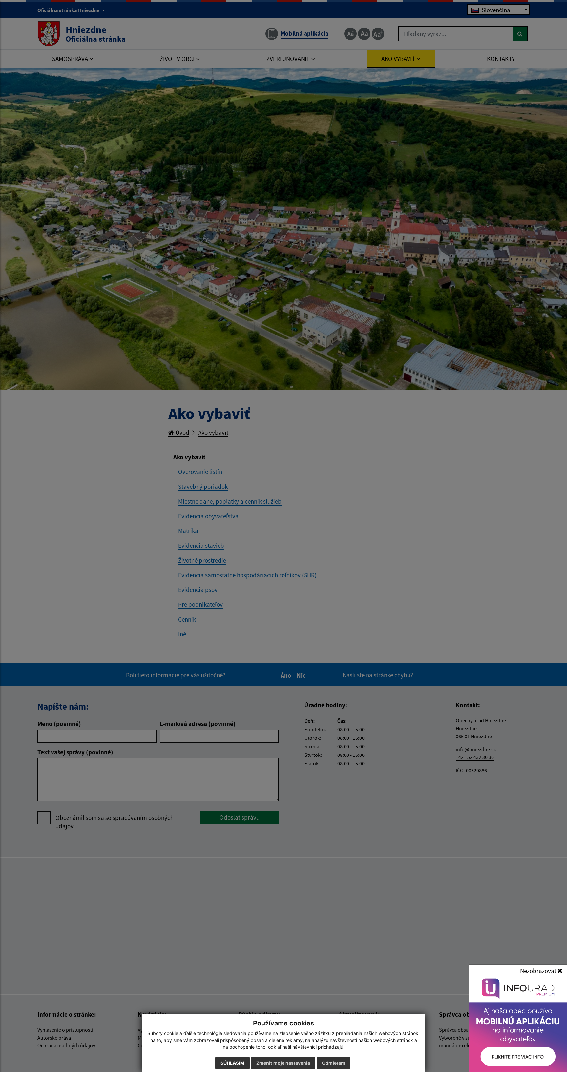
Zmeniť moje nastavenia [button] (283, 1063)
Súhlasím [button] (232, 1063)
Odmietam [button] (333, 1063)
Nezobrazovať (538, 971)
